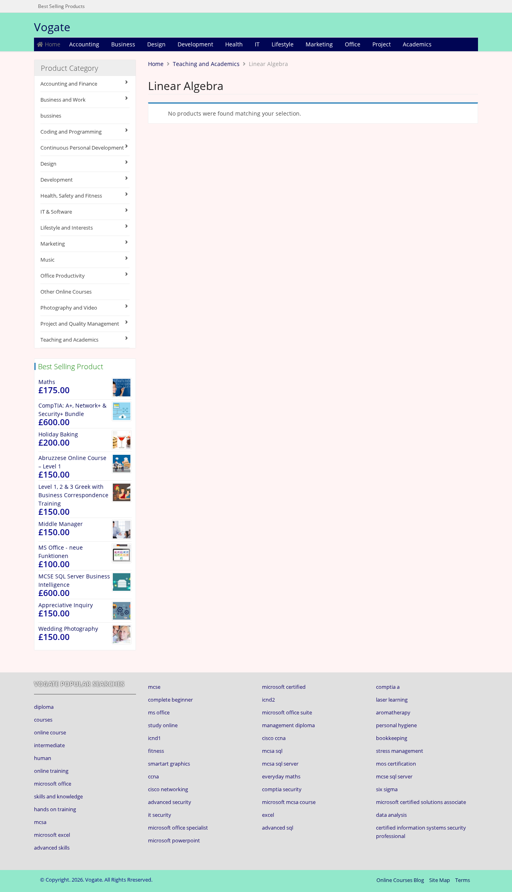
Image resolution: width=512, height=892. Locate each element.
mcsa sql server (280, 763)
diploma (44, 706)
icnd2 (268, 699)
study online (163, 725)
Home (51, 44)
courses (43, 719)
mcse (154, 686)
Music (47, 259)
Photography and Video (68, 307)
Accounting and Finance (68, 83)
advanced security (169, 802)
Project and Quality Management (79, 323)
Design (156, 44)
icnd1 (154, 738)
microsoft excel (52, 834)
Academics (417, 44)
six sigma (387, 789)
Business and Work (63, 99)
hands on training (55, 809)
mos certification (396, 763)
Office (352, 44)
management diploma (288, 725)
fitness (156, 750)
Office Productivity (62, 275)
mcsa (40, 822)
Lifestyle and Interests (66, 227)
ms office (159, 712)
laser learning (392, 699)
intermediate (49, 745)
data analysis (391, 814)
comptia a (388, 686)
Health (234, 44)
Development (195, 44)
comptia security (282, 789)
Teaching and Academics (69, 339)
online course (50, 732)
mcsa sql (272, 750)
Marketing (319, 44)
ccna (153, 776)
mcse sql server (394, 776)
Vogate (52, 26)
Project (381, 44)
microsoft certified (284, 686)
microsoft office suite (287, 712)
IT (257, 44)
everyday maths (281, 776)
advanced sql (277, 827)
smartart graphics (169, 763)
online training (51, 770)
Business (123, 44)
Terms (462, 880)
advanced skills (52, 847)
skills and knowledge (58, 796)
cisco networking (168, 789)
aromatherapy (393, 712)
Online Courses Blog (400, 880)
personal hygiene (396, 725)
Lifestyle (283, 44)
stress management (399, 750)
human (42, 758)
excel (268, 814)
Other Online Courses (66, 291)
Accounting (84, 44)
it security (159, 814)
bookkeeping (391, 738)
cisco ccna (274, 738)
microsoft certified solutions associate (421, 802)
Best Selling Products (61, 6)
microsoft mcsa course (289, 802)
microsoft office (52, 783)
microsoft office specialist (178, 827)
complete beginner (170, 699)
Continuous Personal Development (82, 147)
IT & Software (56, 211)
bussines (50, 115)
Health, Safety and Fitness (71, 195)
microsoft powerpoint (174, 840)
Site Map (439, 880)
